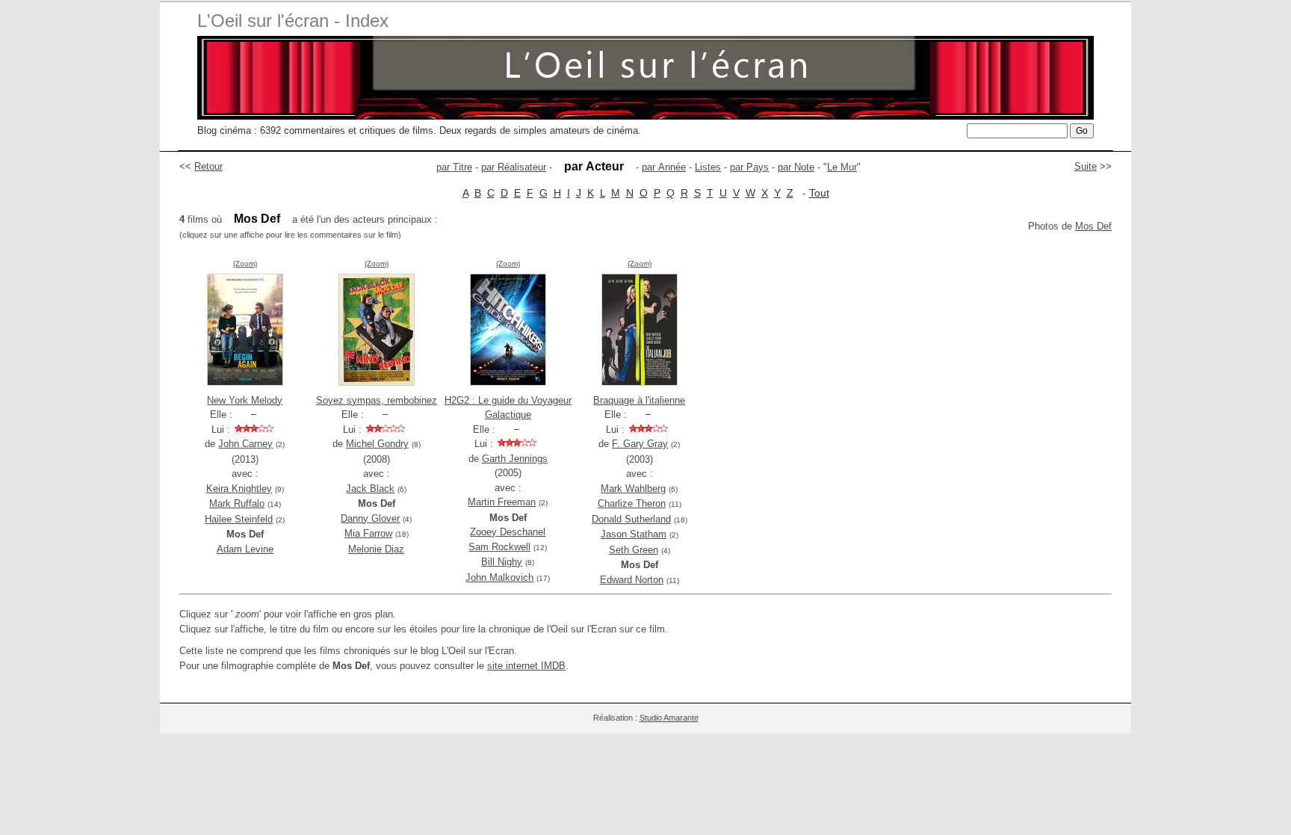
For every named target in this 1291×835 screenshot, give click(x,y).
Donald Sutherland (631, 519)
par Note (796, 167)
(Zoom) (245, 263)
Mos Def (1093, 226)
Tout (819, 193)
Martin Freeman (502, 502)
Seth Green (633, 549)
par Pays (749, 167)
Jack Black (370, 488)
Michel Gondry (377, 443)
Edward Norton (631, 579)
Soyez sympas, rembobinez (376, 400)
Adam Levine (245, 549)
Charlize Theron (632, 503)
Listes (708, 167)
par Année (664, 167)
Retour (208, 166)
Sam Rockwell (499, 546)
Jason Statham (633, 534)
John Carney (245, 443)
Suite (1085, 166)
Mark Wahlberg (633, 488)
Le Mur (842, 167)
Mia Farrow (368, 533)
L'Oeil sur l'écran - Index (292, 20)
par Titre (454, 167)
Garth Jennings (515, 458)
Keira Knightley (239, 488)
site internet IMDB (526, 665)
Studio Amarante (669, 717)
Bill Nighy (501, 561)
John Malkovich (499, 577)
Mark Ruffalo (236, 503)
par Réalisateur (513, 167)
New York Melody (244, 400)
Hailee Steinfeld (239, 519)
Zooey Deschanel (507, 531)
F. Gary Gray (640, 443)
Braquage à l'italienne (639, 400)
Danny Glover (370, 518)
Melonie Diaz (376, 549)
